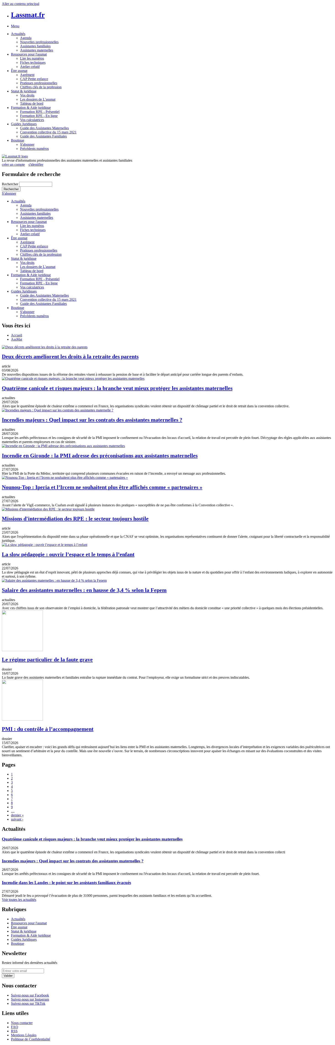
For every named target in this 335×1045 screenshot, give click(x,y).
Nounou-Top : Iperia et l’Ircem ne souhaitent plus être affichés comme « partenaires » (102, 487)
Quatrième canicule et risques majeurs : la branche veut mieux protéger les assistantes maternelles (117, 388)
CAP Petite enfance (34, 79)
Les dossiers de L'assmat (37, 99)
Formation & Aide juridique (31, 108)
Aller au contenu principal (20, 4)
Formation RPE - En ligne (39, 116)
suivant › (17, 819)
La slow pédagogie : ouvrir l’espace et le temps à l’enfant (68, 554)
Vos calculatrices (32, 120)
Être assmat (19, 71)
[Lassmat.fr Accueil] (15, 156)
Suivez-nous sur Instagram (30, 999)
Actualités (18, 34)
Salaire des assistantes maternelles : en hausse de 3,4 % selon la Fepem (84, 590)
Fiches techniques (33, 62)
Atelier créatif (30, 67)
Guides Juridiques (24, 124)
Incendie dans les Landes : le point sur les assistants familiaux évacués (66, 882)
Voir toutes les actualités (19, 900)
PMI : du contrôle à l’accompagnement (47, 729)
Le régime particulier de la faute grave (47, 660)
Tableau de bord (31, 103)
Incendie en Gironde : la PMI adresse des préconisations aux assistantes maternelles (100, 456)
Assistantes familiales (35, 46)
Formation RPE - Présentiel (39, 112)
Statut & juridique (23, 91)
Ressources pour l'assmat (29, 54)
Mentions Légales (23, 1035)
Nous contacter (22, 1023)
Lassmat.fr (28, 15)
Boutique (17, 140)
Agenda (25, 38)
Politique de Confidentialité (30, 1039)
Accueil (16, 335)
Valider (8, 975)
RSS (14, 1031)
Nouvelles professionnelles (39, 42)
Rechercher (10, 184)
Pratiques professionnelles (38, 83)
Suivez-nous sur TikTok (28, 1003)
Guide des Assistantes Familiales (43, 136)
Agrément (27, 75)
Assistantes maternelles (36, 50)
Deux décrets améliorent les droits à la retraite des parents (70, 356)
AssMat (16, 339)
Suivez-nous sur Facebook (30, 995)
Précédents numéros (34, 148)
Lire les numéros (32, 58)
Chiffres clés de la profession (41, 87)
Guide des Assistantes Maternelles (44, 128)
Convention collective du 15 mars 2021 (48, 132)
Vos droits (27, 95)
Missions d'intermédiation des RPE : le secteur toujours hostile (75, 519)
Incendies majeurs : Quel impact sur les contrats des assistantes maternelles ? (92, 420)
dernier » (17, 815)
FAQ (14, 1027)
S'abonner (27, 144)
